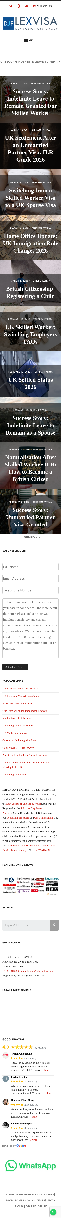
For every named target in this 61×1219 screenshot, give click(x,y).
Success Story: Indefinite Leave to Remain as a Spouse (30, 425)
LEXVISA (43, 410)
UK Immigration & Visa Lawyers (34, 1194)
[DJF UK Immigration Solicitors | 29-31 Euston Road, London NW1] (10, 7)
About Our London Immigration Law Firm (24, 755)
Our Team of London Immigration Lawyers (24, 710)
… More (45, 1070)
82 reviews (40, 1047)
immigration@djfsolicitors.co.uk (37, 971)
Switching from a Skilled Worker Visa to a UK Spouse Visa (30, 197)
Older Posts (32, 537)
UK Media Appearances (14, 733)
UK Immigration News (14, 774)
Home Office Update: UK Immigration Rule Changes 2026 (30, 243)
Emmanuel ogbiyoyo (22, 1123)
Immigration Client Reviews (16, 718)
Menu (33, 40)
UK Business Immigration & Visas (20, 688)
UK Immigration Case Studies (17, 725)
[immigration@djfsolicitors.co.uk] (26, 7)
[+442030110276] (18, 7)
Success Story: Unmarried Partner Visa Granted (30, 517)
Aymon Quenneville (21, 1053)
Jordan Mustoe (19, 1077)
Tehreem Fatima (40, 83)
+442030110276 (42, 850)
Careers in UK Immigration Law (19, 740)
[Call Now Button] (53, 1212)
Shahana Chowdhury (22, 1100)
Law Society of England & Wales (23, 803)
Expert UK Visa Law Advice (17, 703)
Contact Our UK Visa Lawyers (18, 747)
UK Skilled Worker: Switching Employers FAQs (30, 334)
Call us (42, 1206)
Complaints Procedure (18, 817)
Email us (30, 1206)
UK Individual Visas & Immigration (20, 696)
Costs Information (43, 817)
